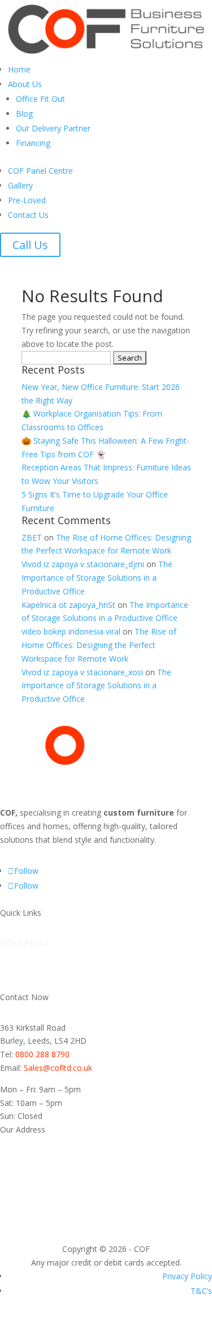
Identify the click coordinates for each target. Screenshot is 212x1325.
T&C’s (201, 1290)
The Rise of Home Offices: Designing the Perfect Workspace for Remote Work (98, 645)
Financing (33, 143)
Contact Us (28, 214)
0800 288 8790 (42, 1054)
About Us (25, 84)
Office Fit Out (40, 98)
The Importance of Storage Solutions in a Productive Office (96, 578)
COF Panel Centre (40, 170)
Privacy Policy (187, 1276)
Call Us (30, 244)
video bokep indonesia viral (70, 631)
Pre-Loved (27, 200)
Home (19, 69)
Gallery (20, 185)
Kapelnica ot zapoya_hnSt (68, 604)
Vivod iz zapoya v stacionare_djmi (82, 564)
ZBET (31, 537)
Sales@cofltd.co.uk (58, 1067)
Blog (24, 113)
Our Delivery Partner (53, 128)
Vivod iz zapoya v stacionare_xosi (82, 672)
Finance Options (29, 983)
